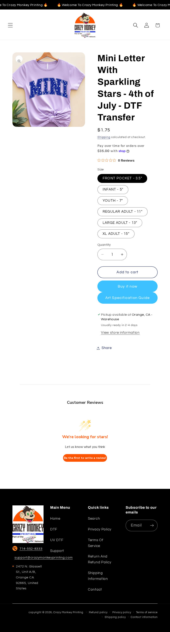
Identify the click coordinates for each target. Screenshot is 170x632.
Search (94, 518)
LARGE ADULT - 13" (120, 223)
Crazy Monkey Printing (68, 612)
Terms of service (95, 543)
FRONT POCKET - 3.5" (122, 178)
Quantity (104, 244)
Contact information (144, 617)
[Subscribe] (151, 525)
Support (57, 551)
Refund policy (98, 612)
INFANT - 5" (113, 189)
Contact (95, 589)
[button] (10, 25)
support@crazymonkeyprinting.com (44, 557)
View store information (120, 333)
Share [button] (107, 348)
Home (55, 518)
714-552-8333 (30, 548)
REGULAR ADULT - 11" (122, 211)
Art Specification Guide (127, 298)
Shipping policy (115, 617)
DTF (53, 529)
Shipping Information (98, 576)
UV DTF (56, 540)
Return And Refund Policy (99, 559)
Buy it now (127, 286)
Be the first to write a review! (85, 458)
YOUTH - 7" (113, 201)
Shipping (103, 137)
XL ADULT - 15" (116, 234)
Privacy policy (99, 529)
